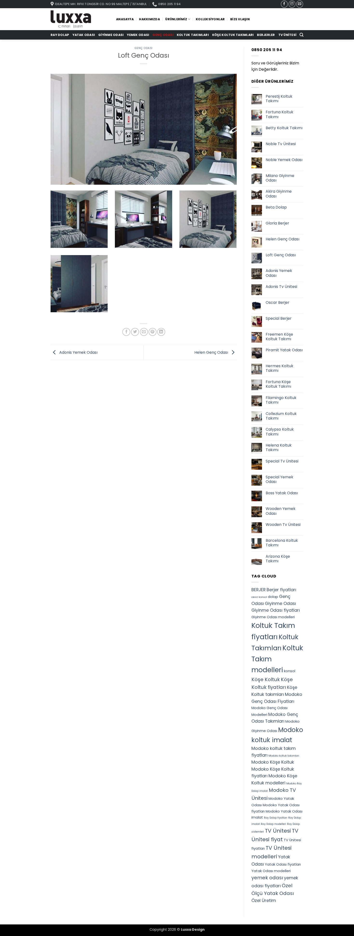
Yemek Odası (138, 35)
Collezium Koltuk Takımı (281, 416)
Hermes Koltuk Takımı (279, 368)
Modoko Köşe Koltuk (272, 762)
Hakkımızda (149, 19)
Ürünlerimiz (176, 19)
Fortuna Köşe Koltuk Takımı (278, 384)
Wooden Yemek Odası (280, 510)
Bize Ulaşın (240, 19)
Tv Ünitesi (287, 35)
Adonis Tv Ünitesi (281, 286)
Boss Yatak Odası (282, 493)
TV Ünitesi (278, 830)
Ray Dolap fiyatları (275, 818)
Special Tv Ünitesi (282, 461)
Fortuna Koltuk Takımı (279, 114)
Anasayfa (125, 19)
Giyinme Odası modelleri (273, 616)
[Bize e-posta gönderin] (299, 3)
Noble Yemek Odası (284, 159)
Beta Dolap (276, 207)
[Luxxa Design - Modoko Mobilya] (80, 19)
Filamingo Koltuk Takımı (281, 400)
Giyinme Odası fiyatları (275, 610)
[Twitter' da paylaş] (135, 332)
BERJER (258, 590)
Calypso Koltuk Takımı (280, 431)
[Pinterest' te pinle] (153, 332)
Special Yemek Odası (279, 479)
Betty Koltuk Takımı (284, 128)
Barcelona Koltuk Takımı (282, 542)
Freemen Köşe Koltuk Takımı (279, 336)
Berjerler (266, 35)
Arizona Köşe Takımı (278, 558)
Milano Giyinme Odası (280, 178)
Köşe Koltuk (265, 679)
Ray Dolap (60, 35)
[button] (301, 35)
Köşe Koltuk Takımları (233, 35)
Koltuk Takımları (193, 35)
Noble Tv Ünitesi (281, 144)
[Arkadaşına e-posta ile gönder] (144, 332)
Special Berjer (279, 318)
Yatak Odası (83, 35)
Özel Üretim (263, 900)
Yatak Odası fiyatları (283, 864)
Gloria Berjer (277, 223)
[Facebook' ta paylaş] (126, 332)
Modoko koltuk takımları (284, 756)
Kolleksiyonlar (210, 19)
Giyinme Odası (111, 35)
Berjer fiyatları (281, 590)
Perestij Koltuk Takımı (279, 98)
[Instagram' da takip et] (291, 3)
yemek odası (267, 877)
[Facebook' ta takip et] (284, 3)
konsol (289, 670)
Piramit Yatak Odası (284, 350)
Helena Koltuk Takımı (279, 447)
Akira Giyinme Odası (279, 193)
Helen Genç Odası (211, 352)
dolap (273, 596)
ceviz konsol (259, 597)
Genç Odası (162, 35)
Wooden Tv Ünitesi (283, 524)
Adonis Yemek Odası (78, 352)
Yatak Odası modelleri (271, 870)
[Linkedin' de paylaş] (161, 332)
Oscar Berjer (277, 302)
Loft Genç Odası (281, 255)
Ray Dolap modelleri (273, 824)
